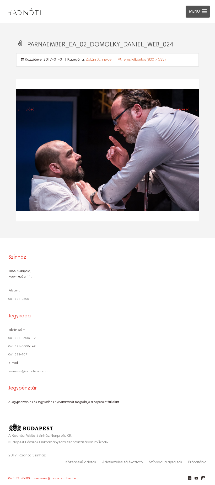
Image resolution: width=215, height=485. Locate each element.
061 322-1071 (18, 354)
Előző (25, 109)
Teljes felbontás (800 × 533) (144, 60)
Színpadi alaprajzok (165, 462)
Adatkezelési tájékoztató (122, 462)
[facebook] (189, 480)
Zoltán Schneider (99, 60)
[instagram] (203, 480)
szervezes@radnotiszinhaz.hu (29, 371)
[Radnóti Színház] (20, 10)
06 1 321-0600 (19, 478)
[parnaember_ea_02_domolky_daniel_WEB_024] (107, 150)
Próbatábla (197, 462)
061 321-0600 (18, 299)
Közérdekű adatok (81, 462)
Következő (186, 109)
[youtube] (196, 480)
